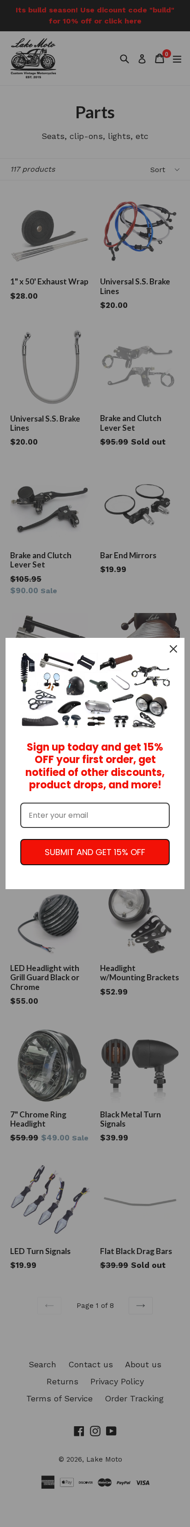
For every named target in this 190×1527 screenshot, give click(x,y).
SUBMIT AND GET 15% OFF (95, 852)
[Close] (173, 649)
